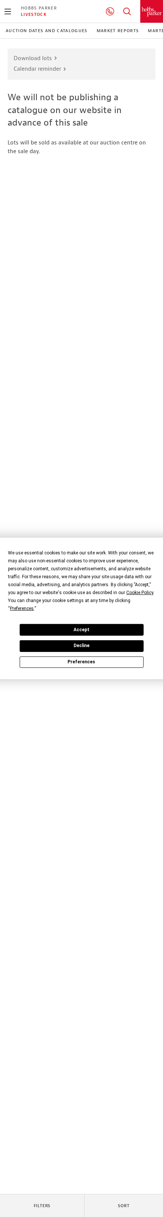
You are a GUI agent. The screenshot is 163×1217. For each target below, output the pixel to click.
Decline (81, 645)
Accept (81, 629)
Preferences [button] (22, 608)
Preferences (81, 661)
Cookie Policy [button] (139, 592)
